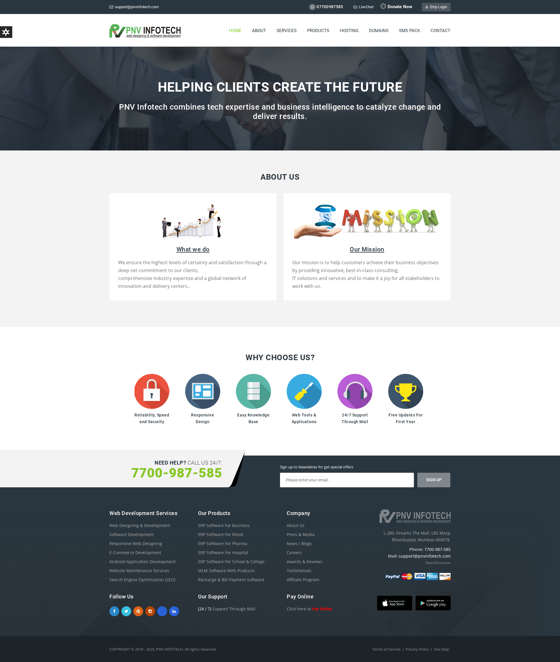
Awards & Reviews (304, 561)
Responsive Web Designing (135, 543)
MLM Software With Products (226, 570)
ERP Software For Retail (220, 534)
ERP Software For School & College (231, 561)
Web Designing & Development (139, 525)
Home (235, 30)
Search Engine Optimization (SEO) (142, 579)
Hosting (349, 30)
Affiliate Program (303, 579)
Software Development (131, 534)
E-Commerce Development (135, 552)
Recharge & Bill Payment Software (231, 579)
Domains (378, 30)
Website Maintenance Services (139, 570)
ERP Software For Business (224, 525)
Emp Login (437, 7)
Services (286, 30)
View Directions (438, 562)
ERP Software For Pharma (222, 543)
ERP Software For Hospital (223, 552)
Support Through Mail (227, 609)
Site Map (441, 649)
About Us (295, 525)
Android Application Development (142, 561)
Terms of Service (386, 649)
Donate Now (400, 6)
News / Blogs (299, 543)
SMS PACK (409, 30)
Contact (440, 30)
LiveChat (366, 7)
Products (318, 30)
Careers (294, 552)
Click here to (309, 609)
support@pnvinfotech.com (136, 7)
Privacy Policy (417, 649)
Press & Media (301, 534)
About (259, 30)
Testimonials (299, 570)
